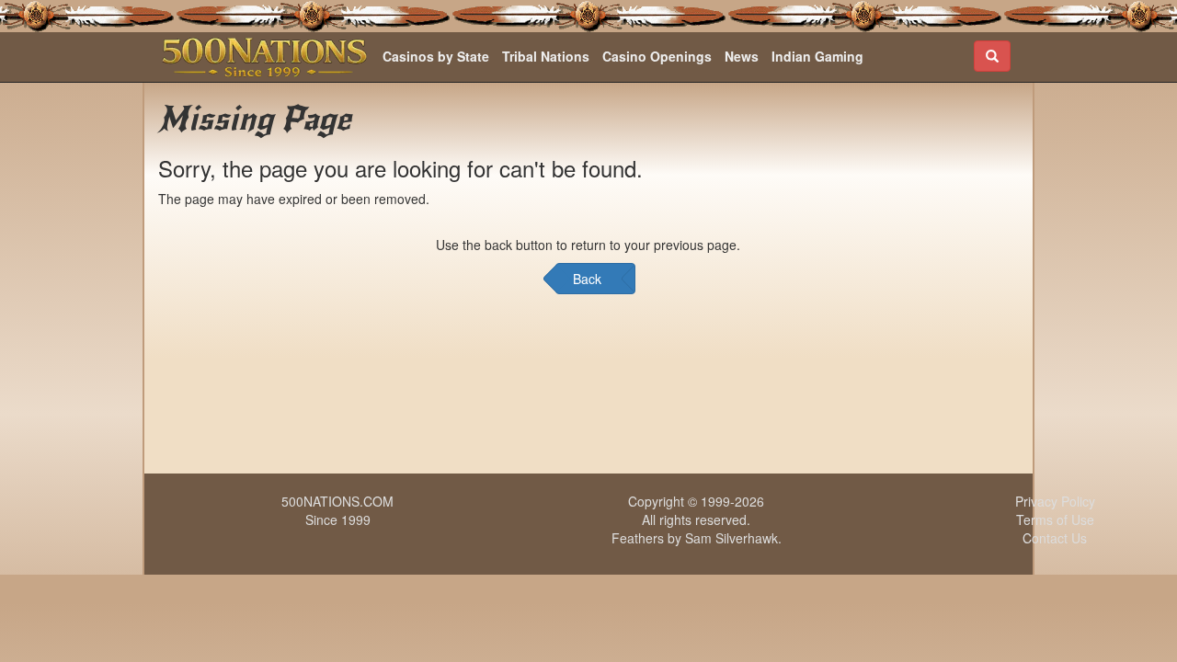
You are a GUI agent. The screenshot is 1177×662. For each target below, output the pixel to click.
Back (587, 278)
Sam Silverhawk (731, 538)
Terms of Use (1055, 519)
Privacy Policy (1055, 501)
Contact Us (1055, 538)
